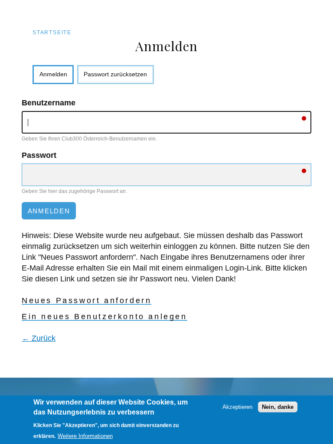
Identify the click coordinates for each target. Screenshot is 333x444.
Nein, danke (278, 407)
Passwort (39, 155)
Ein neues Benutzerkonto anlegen (104, 316)
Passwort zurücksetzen (115, 74)
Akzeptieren (237, 407)
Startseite (52, 32)
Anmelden (56, 77)
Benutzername (48, 102)
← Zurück (39, 338)
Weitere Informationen (85, 436)
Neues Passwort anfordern (86, 300)
